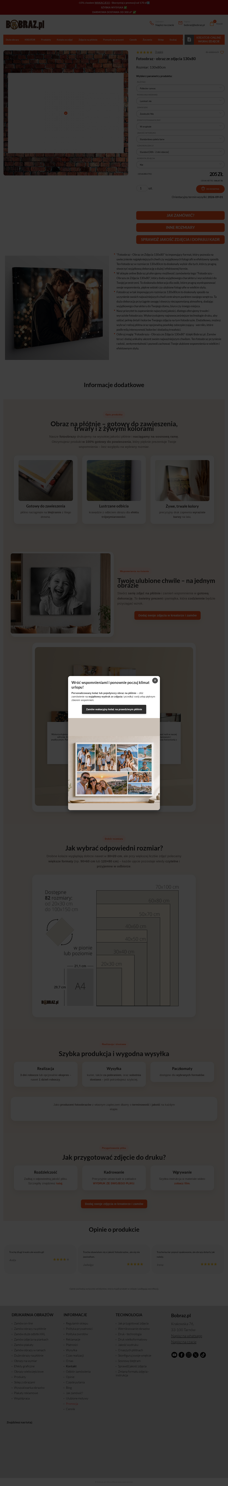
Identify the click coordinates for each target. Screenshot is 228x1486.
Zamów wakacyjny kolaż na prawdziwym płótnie (114, 709)
